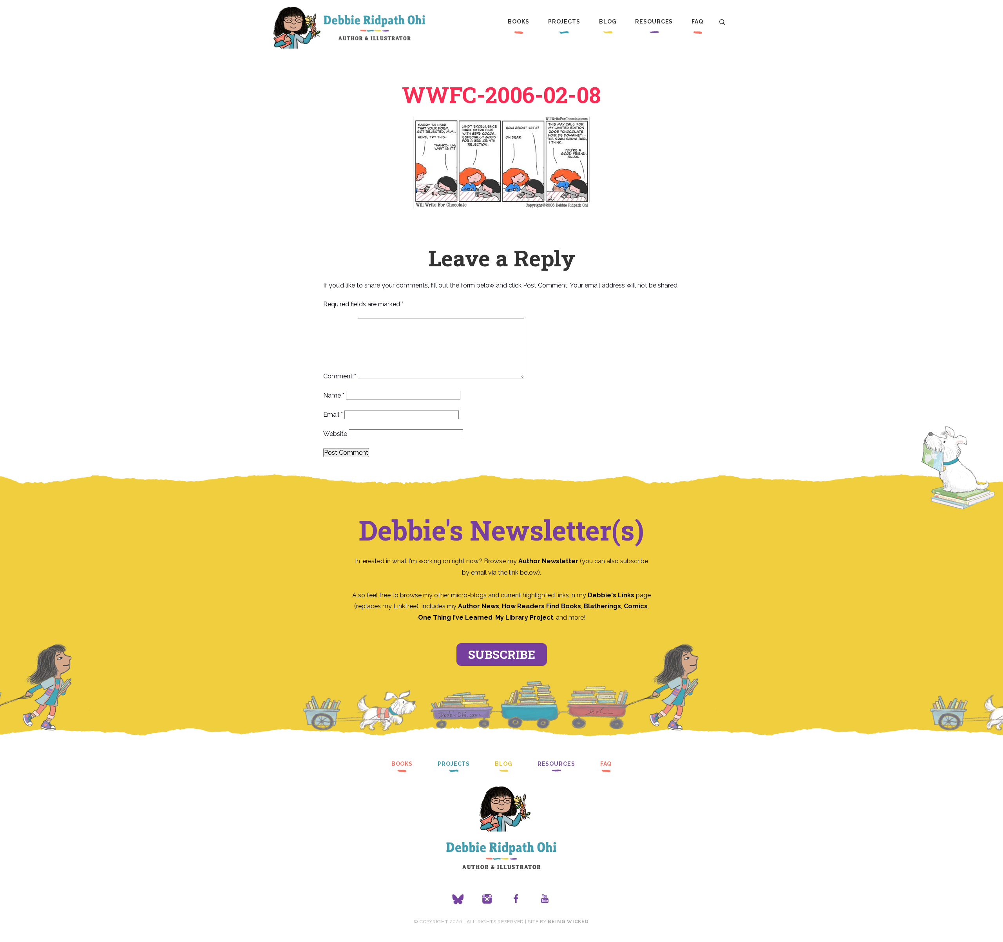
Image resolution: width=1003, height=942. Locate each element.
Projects (564, 21)
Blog (608, 21)
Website (335, 434)
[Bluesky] (458, 899)
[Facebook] (516, 899)
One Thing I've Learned (455, 617)
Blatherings (602, 606)
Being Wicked (568, 921)
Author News (478, 606)
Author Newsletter (549, 561)
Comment (339, 376)
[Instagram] (487, 899)
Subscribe (501, 654)
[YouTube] (545, 899)
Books (518, 21)
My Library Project (524, 617)
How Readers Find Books (541, 606)
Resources (654, 21)
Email (333, 414)
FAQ (697, 21)
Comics (636, 606)
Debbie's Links (611, 595)
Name (333, 395)
